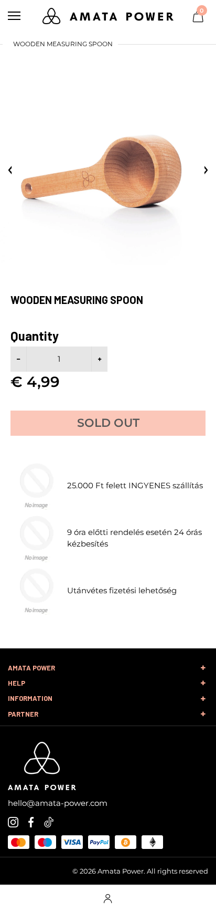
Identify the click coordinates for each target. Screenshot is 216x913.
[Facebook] (31, 821)
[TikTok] (49, 821)
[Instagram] (13, 821)
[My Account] (108, 899)
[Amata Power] (108, 15)
